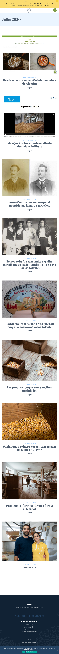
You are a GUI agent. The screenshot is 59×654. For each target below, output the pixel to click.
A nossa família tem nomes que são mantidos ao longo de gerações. (29, 203)
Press (24, 77)
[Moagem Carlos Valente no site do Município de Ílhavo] (29, 116)
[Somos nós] (29, 541)
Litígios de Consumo (30, 629)
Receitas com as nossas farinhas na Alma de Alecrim (29, 81)
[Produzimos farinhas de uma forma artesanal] (29, 480)
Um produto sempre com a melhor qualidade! (29, 389)
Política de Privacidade (29, 628)
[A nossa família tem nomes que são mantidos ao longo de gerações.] (29, 177)
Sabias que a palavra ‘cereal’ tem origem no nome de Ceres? (29, 448)
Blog (24, 199)
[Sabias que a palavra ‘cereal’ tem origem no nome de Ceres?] (29, 421)
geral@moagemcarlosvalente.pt (29, 642)
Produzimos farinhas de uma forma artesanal (29, 507)
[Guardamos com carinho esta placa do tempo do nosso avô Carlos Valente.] (29, 299)
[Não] (57, 650)
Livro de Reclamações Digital (29, 631)
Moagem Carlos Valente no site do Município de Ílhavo (29, 144)
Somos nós (29, 567)
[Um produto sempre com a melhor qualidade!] (29, 360)
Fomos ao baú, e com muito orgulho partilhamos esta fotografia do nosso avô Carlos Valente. (29, 264)
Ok (23, 651)
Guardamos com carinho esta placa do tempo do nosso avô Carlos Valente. (29, 325)
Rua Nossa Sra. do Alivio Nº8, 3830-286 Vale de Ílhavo (29, 607)
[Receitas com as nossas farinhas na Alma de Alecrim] (29, 55)
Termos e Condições (29, 626)
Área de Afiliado (29, 624)
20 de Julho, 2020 (31, 77)
